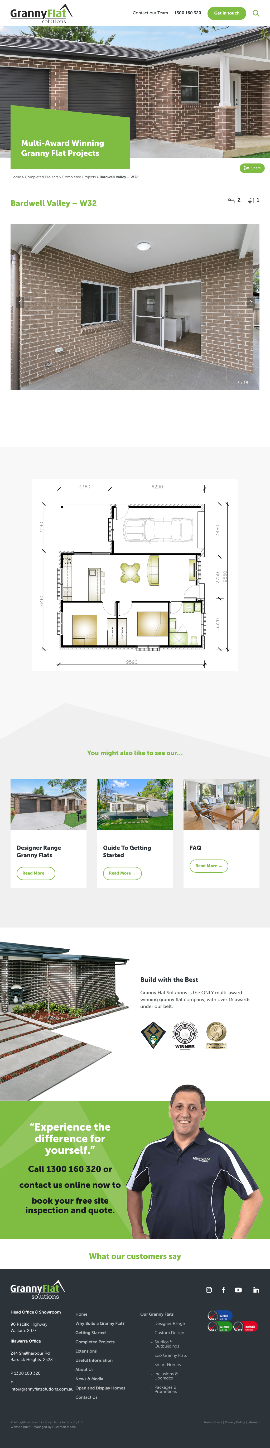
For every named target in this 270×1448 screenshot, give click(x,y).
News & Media (89, 1379)
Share (255, 168)
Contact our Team (150, 13)
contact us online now (64, 1185)
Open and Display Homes (100, 1388)
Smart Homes (168, 1365)
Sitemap (253, 1422)
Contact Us (86, 1398)
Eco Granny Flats (171, 1356)
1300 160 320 (187, 13)
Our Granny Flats (157, 1314)
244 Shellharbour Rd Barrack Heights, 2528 (32, 1356)
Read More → (36, 873)
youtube (238, 1290)
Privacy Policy (235, 1422)
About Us (84, 1370)
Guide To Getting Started (127, 851)
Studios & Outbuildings (167, 1344)
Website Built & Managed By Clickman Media (43, 1427)
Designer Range (170, 1324)
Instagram (209, 1290)
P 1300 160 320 (26, 1373)
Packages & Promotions (166, 1390)
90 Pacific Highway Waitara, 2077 (29, 1327)
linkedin (255, 1290)
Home (16, 177)
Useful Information (94, 1361)
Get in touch (226, 13)
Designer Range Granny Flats (39, 851)
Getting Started (90, 1333)
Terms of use (213, 1422)
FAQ (195, 847)
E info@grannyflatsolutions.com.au (42, 1386)
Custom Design (169, 1333)
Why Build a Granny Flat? (100, 1324)
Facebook (223, 1290)
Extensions (86, 1351)
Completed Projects (41, 177)
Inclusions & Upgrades (166, 1376)
